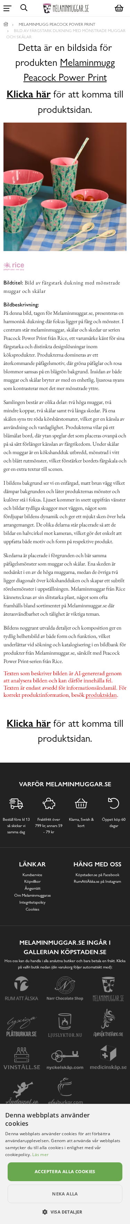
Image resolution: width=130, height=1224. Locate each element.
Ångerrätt (33, 888)
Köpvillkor (32, 881)
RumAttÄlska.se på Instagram (97, 881)
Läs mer (40, 1154)
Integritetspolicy (32, 902)
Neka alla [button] (65, 1194)
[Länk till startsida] (5, 24)
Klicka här (29, 94)
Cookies (32, 909)
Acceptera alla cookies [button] (65, 1171)
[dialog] (65, 1164)
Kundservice (32, 874)
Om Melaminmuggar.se (32, 895)
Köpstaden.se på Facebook (97, 874)
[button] (65, 1212)
